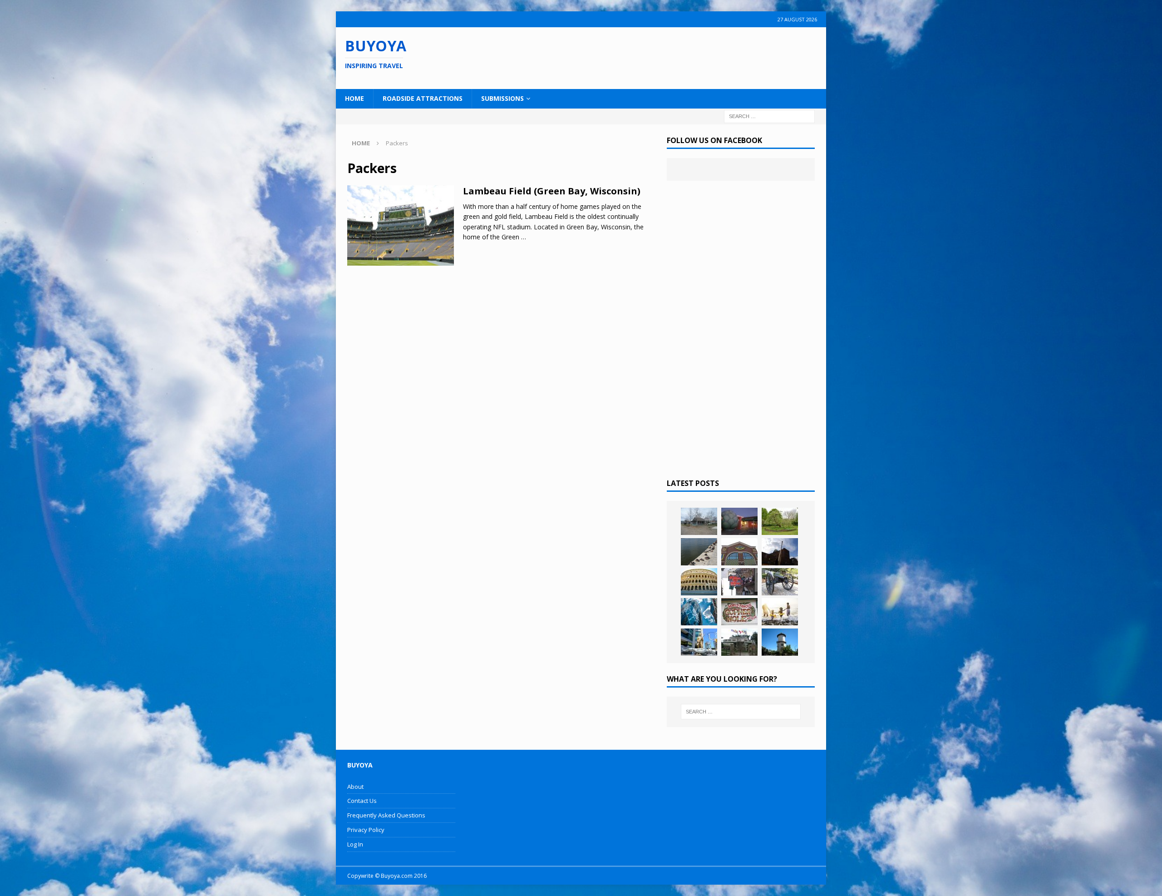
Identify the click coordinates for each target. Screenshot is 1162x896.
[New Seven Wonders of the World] (699, 581)
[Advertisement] (639, 56)
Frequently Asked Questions (386, 815)
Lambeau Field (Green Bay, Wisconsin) (551, 191)
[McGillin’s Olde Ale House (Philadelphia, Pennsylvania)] (739, 581)
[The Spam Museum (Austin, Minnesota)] (739, 551)
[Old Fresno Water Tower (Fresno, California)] (780, 642)
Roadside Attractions (423, 98)
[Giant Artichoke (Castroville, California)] (739, 521)
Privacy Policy (365, 830)
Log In (355, 844)
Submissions (502, 98)
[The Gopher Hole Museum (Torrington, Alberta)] (739, 611)
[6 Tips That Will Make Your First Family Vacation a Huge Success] (780, 611)
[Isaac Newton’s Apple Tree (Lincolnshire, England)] (780, 521)
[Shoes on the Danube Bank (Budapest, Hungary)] (699, 551)
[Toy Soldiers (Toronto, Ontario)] (699, 642)
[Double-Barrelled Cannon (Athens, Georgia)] (780, 581)
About (355, 786)
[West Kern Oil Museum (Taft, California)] (699, 521)
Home (354, 98)
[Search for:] (769, 115)
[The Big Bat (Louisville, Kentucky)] (780, 551)
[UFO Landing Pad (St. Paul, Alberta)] (739, 642)
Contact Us (362, 801)
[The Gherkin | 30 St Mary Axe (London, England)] (699, 611)
